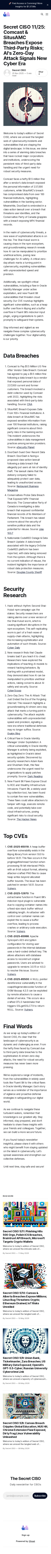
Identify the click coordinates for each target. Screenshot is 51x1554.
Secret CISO (19, 70)
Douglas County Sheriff (29, 572)
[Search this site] (42, 14)
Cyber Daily (13, 647)
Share (41, 72)
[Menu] (47, 14)
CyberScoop (14, 690)
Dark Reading (35, 776)
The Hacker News (27, 819)
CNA (29, 404)
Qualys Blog (13, 733)
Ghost (32, 1541)
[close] (47, 5)
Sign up (25, 1535)
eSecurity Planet (26, 447)
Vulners (11, 888)
